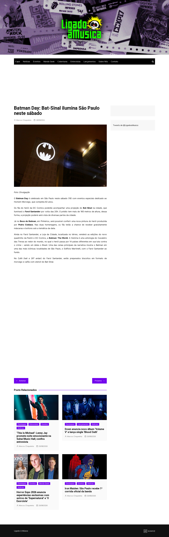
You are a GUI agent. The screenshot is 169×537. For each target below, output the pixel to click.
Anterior (22, 381)
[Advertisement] (84, 83)
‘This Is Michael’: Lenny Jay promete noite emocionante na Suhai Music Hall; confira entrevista (34, 437)
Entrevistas (75, 61)
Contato (114, 61)
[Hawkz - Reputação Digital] (149, 531)
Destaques (22, 424)
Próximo (98, 381)
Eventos (36, 61)
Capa (17, 61)
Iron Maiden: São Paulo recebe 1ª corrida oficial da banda (83, 490)
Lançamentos (90, 61)
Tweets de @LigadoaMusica (125, 125)
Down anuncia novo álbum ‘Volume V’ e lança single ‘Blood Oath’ (84, 431)
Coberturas (62, 61)
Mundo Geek (49, 61)
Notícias (26, 61)
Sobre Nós (103, 61)
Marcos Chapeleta (23, 120)
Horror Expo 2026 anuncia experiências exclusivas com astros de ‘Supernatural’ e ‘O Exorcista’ (33, 497)
